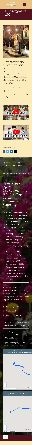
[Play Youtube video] (16, 112)
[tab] (16, 307)
